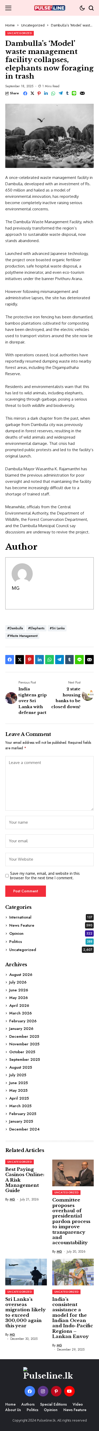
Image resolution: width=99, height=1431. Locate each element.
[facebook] (30, 1391)
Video (78, 1404)
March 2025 (20, 1106)
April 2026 (19, 1005)
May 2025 (18, 1090)
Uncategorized (33, 25)
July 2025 (17, 1075)
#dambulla (15, 628)
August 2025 (20, 1067)
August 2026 (20, 974)
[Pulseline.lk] (49, 8)
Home (10, 25)
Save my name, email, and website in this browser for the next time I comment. (45, 875)
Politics (50, 941)
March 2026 (20, 1013)
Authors (28, 1404)
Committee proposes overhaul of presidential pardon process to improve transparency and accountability (71, 1221)
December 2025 (24, 1036)
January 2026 (21, 1028)
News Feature (50, 925)
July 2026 (17, 982)
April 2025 (19, 1098)
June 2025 (18, 1083)
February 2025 (22, 1114)
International (50, 917)
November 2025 (24, 1044)
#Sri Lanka (57, 628)
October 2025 (22, 1052)
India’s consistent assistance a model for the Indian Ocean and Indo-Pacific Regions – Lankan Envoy (72, 1318)
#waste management (22, 635)
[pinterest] (56, 1391)
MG (16, 588)
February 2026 (22, 1021)
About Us (13, 1409)
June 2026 (18, 990)
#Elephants (36, 628)
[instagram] (43, 1391)
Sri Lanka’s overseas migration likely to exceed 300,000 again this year (25, 1313)
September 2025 (24, 1059)
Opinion (50, 933)
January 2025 (21, 1121)
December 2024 (24, 1129)
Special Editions (53, 1404)
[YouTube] (69, 1391)
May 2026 (18, 998)
